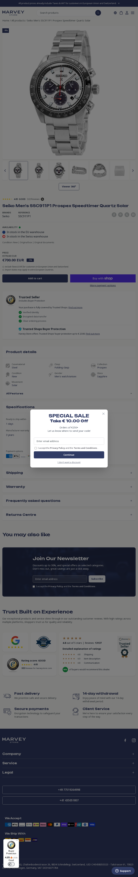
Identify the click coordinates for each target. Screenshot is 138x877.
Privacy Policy (57, 448)
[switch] (11, 864)
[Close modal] (103, 414)
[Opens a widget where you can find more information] (123, 871)
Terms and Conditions (86, 448)
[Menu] (17, 841)
